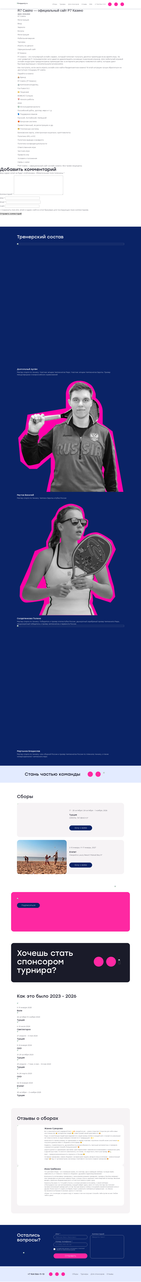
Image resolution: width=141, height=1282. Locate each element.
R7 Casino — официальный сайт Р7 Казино (50, 10)
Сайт (2, 206)
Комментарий (6, 194)
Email (3, 202)
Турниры (62, 4)
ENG (90, 4)
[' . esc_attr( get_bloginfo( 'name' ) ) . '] (22, 3)
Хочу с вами (81, 828)
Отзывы (84, 4)
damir (20, 14)
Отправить (70, 1256)
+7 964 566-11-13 (100, 4)
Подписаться (28, 905)
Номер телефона (63, 1241)
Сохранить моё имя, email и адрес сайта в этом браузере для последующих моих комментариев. (45, 210)
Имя (2, 198)
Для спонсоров (73, 4)
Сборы (54, 4)
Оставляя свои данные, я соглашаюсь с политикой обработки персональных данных (70, 1249)
